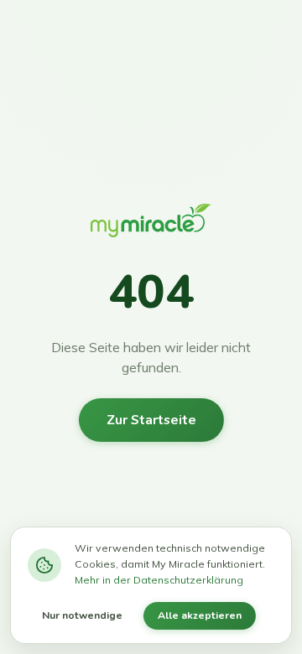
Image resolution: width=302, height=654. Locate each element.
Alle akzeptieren (200, 615)
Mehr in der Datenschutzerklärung (159, 580)
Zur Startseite (151, 420)
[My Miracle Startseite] (151, 224)
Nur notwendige (82, 615)
